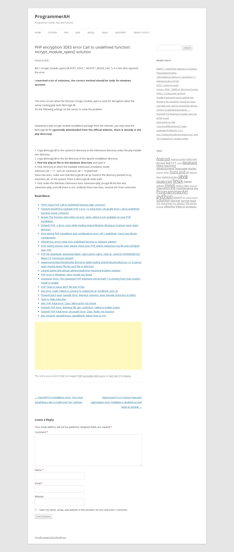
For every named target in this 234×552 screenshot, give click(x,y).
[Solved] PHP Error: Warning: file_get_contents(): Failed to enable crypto (80, 307)
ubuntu (169, 206)
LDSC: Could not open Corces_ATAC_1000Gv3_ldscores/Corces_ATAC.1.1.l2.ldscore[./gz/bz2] (177, 89)
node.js (179, 185)
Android (163, 158)
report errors (192, 197)
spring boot (188, 201)
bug (168, 163)
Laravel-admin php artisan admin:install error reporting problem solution (81, 270)
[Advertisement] (88, 346)
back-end (192, 159)
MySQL (91, 32)
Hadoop (193, 172)
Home (38, 32)
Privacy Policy (141, 32)
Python (52, 32)
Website (39, 496)
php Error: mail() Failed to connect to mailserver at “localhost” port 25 (79, 291)
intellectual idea (170, 177)
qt (184, 197)
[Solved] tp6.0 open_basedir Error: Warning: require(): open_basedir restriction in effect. (88, 295)
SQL (158, 203)
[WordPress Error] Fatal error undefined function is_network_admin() (78, 241)
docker (192, 168)
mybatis (160, 185)
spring (175, 200)
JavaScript (120, 32)
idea (158, 177)
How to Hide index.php (53, 299)
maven (187, 181)
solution (163, 200)
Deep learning (166, 166)
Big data (160, 162)
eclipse (159, 172)
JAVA (78, 32)
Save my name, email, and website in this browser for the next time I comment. (83, 509)
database (189, 162)
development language (171, 168)
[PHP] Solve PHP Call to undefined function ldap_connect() (73, 204)
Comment (41, 432)
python (164, 196)
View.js (180, 206)
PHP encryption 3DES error (91, 375)
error (166, 172)
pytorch (177, 197)
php (196, 188)
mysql (170, 185)
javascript (164, 181)
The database (179, 203)
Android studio (178, 159)
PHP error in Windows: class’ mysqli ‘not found (66, 274)
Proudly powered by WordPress (50, 537)
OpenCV (193, 186)
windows (191, 206)
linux (178, 181)
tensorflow (166, 203)
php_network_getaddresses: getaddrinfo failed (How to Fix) (73, 315)
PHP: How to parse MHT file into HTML (63, 286)
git (187, 172)
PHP (66, 32)
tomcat (159, 206)
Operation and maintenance (174, 188)
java (183, 176)
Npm (186, 185)
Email (39, 483)
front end (177, 171)
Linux (105, 32)
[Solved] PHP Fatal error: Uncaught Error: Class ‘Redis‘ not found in (77, 311)
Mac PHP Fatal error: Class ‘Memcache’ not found (68, 303)
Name (39, 470)
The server (191, 203)
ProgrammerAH (52, 16)
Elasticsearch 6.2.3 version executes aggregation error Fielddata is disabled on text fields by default (116, 402)
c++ (173, 163)
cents (179, 163)
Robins (127, 375)
